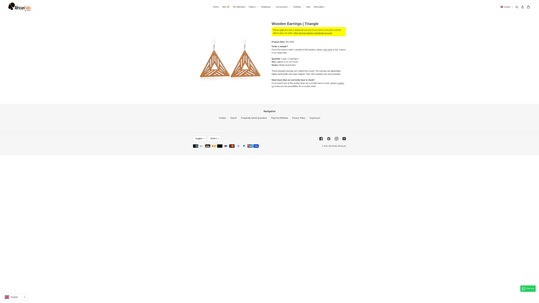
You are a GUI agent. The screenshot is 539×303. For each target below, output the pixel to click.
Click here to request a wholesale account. (313, 33)
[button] (507, 6)
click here (327, 49)
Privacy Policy (298, 118)
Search (233, 118)
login (282, 30)
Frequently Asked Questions (254, 118)
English (199, 138)
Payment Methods (279, 118)
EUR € (214, 138)
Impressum (315, 118)
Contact (222, 118)
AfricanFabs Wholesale (337, 146)
